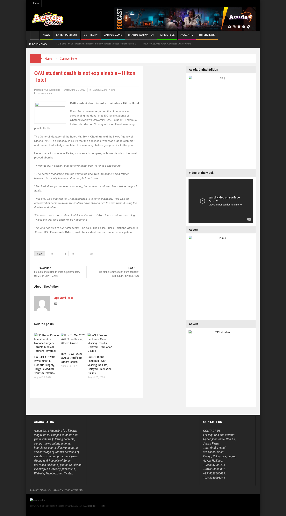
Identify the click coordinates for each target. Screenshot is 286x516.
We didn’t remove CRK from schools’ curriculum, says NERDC (119, 272)
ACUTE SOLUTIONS (95, 506)
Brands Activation (141, 35)
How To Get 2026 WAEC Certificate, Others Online (167, 44)
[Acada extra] (47, 18)
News (46, 35)
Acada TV (187, 35)
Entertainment (66, 35)
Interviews (207, 35)
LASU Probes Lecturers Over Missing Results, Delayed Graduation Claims (99, 364)
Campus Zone (113, 35)
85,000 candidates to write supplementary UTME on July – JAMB (57, 272)
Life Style (167, 35)
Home (36, 3)
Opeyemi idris (63, 298)
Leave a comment (43, 93)
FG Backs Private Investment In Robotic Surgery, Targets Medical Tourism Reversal (96, 44)
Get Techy (90, 35)
